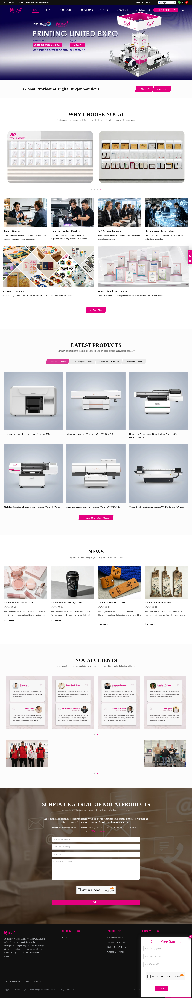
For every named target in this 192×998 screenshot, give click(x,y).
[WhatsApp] (179, 2)
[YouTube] (186, 2)
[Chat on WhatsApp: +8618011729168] (190, 256)
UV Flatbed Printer (58, 362)
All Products (144, 89)
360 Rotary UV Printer (116, 942)
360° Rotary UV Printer (82, 362)
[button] (84, 76)
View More (97, 310)
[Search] (182, 10)
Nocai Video (35, 981)
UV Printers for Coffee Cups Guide (66, 602)
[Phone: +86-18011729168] (190, 252)
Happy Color (15, 981)
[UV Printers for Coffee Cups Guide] (72, 582)
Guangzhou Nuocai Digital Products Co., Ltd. (38, 989)
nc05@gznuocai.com (40, 2)
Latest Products (96, 345)
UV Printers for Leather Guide (111, 602)
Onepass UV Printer (134, 362)
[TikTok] (183, 2)
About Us (139, 2)
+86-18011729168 (15, 2)
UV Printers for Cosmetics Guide (18, 602)
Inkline (26, 981)
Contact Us (149, 2)
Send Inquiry (162, 89)
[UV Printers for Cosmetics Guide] (25, 582)
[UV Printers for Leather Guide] (119, 582)
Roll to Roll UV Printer (109, 362)
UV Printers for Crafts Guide (158, 602)
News (96, 552)
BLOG (65, 938)
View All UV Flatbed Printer (97, 518)
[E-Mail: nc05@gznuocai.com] (190, 261)
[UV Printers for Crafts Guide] (166, 582)
